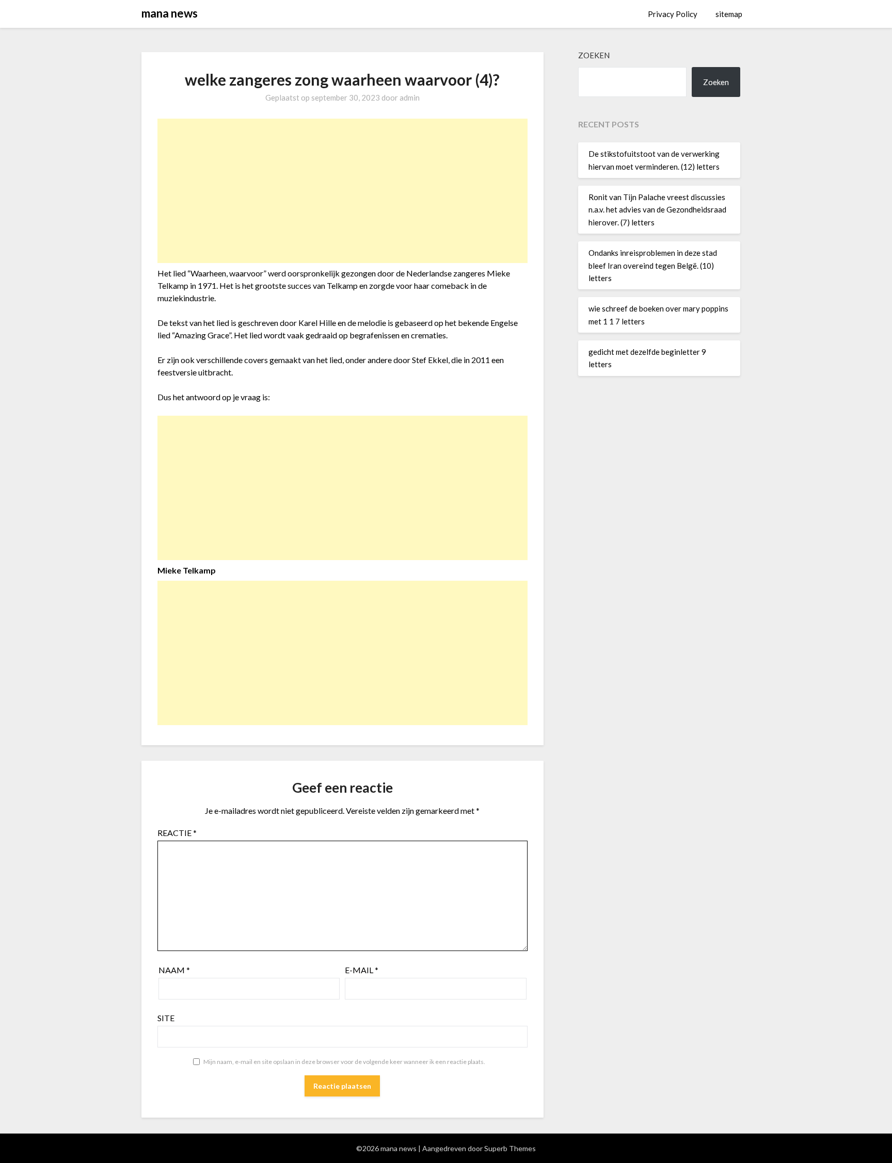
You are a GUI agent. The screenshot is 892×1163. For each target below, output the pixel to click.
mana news (169, 13)
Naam (174, 970)
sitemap (728, 14)
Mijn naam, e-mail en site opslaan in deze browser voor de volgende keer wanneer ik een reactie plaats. (344, 1062)
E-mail (361, 970)
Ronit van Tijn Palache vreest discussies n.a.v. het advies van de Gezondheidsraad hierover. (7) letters (657, 209)
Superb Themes (510, 1148)
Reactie (177, 833)
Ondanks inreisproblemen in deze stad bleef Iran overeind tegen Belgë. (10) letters (652, 265)
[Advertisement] (342, 191)
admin (410, 97)
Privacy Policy (672, 14)
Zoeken (594, 55)
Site (165, 1018)
